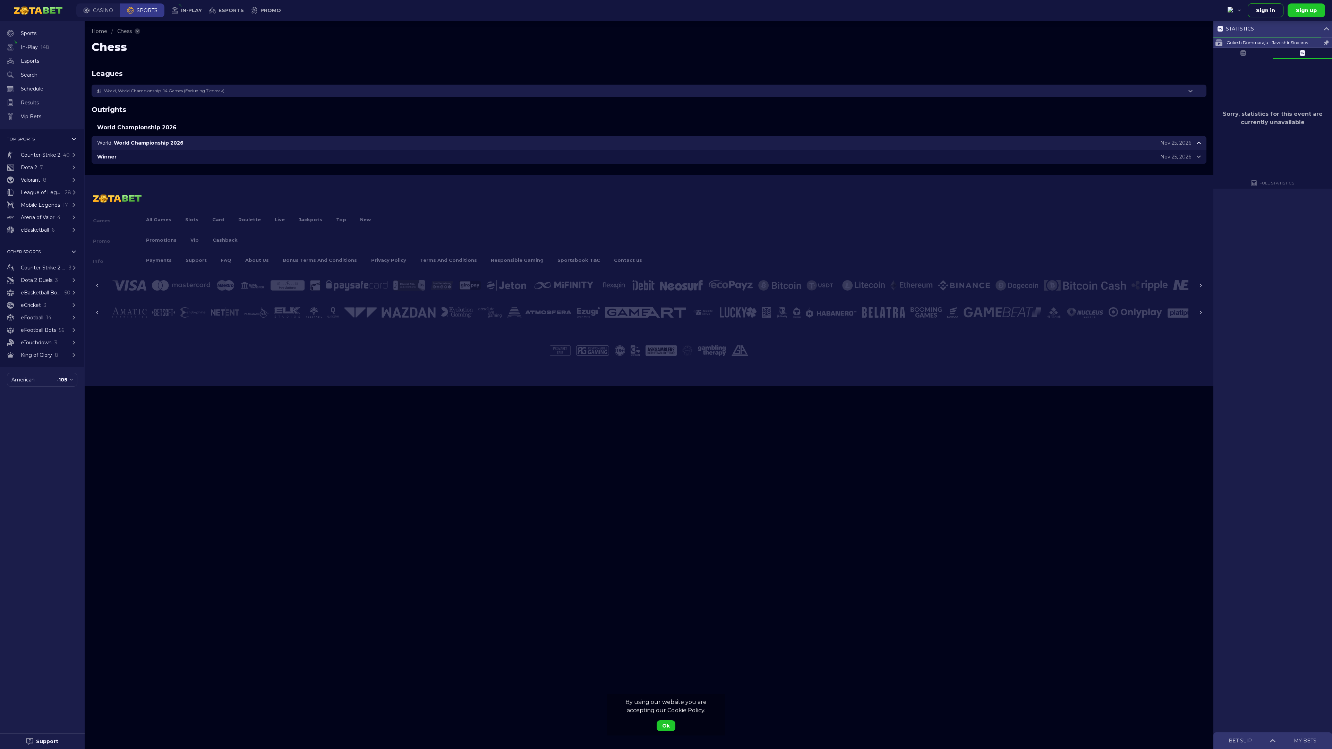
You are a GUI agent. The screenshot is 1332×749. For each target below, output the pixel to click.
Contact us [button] (628, 260)
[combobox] (1234, 10)
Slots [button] (191, 219)
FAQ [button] (226, 260)
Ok (666, 726)
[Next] (1201, 285)
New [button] (365, 219)
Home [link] (99, 31)
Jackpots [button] (310, 219)
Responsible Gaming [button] (517, 260)
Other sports (24, 251)
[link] (38, 10)
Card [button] (218, 219)
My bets (1305, 741)
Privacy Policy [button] (388, 260)
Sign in (1265, 10)
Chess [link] (124, 31)
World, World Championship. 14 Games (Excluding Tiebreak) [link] (164, 90)
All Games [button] (158, 219)
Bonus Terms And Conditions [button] (320, 260)
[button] (98, 10)
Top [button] (341, 219)
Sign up (1306, 10)
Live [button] (280, 219)
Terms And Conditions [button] (448, 260)
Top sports (21, 138)
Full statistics (1277, 183)
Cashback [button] (225, 240)
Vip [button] (194, 240)
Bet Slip (1240, 741)
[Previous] (97, 285)
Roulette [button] (249, 219)
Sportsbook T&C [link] (578, 260)
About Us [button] (257, 260)
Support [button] (196, 260)
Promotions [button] (161, 240)
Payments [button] (159, 260)
